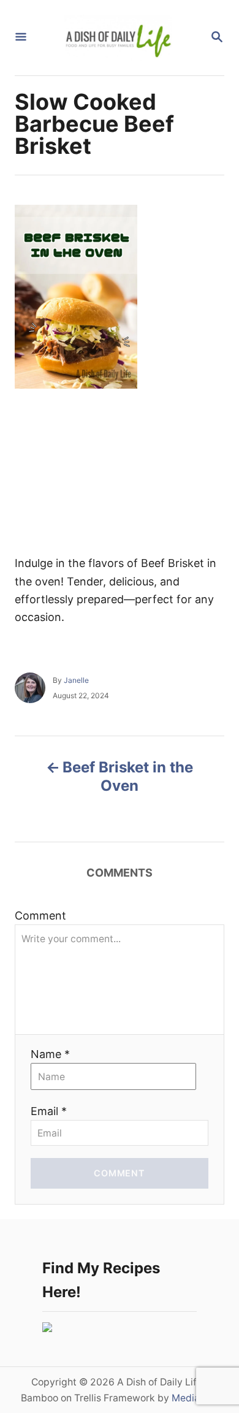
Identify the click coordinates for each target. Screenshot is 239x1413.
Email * (49, 1111)
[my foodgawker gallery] (47, 1328)
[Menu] (21, 37)
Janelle (76, 680)
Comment (40, 915)
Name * (50, 1054)
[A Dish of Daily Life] (118, 37)
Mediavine (195, 1398)
